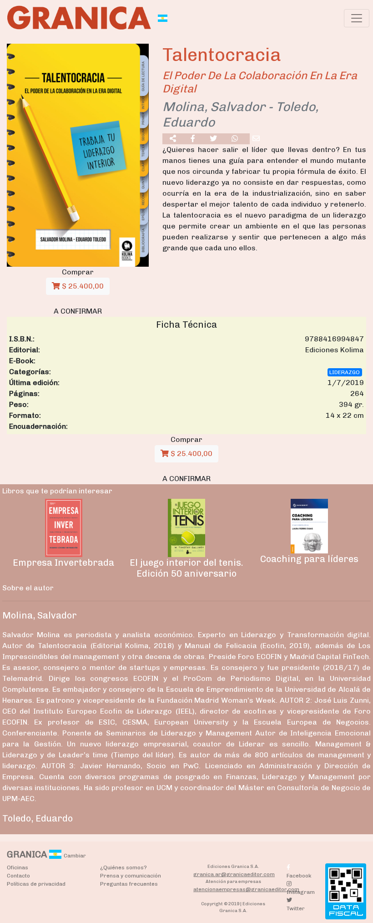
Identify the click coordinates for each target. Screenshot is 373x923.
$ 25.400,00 (82, 286)
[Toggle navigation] (356, 18)
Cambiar (75, 855)
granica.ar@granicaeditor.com (234, 874)
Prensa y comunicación (130, 875)
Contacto (18, 875)
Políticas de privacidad (36, 884)
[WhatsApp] (234, 138)
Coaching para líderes (309, 558)
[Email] (256, 138)
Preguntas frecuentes (129, 884)
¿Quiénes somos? (123, 867)
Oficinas (17, 867)
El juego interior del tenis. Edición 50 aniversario (186, 568)
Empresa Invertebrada (63, 562)
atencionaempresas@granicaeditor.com (246, 889)
